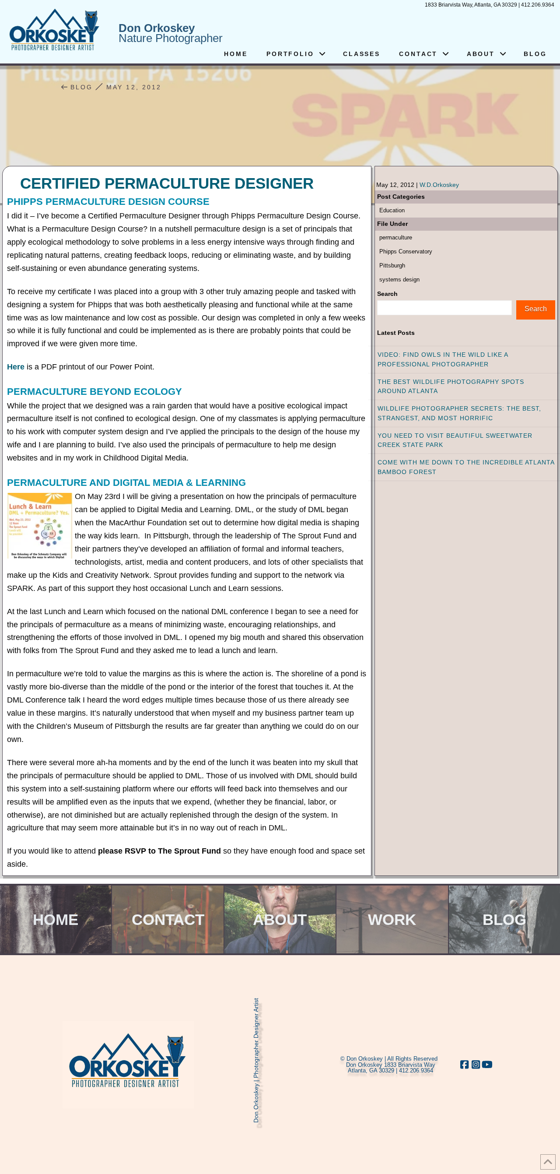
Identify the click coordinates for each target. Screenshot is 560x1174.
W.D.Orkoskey (439, 184)
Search (387, 293)
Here (15, 366)
